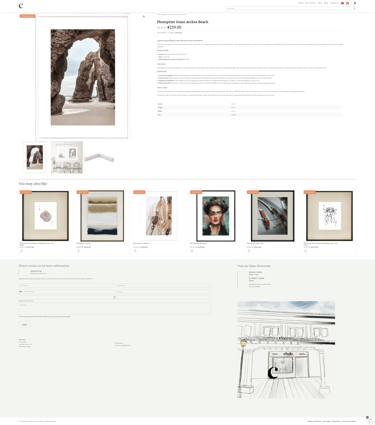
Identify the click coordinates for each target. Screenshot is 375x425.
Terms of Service (61, 316)
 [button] (22, 251)
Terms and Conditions (349, 421)
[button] (144, 16)
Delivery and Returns (314, 421)
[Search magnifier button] (354, 8)
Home (300, 3)
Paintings (164, 14)
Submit (24, 325)
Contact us (334, 3)
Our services (310, 3)
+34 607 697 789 (36, 271)
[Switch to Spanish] (347, 3)
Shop (320, 3)
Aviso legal (326, 421)
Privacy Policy (51, 316)
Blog (326, 3)
